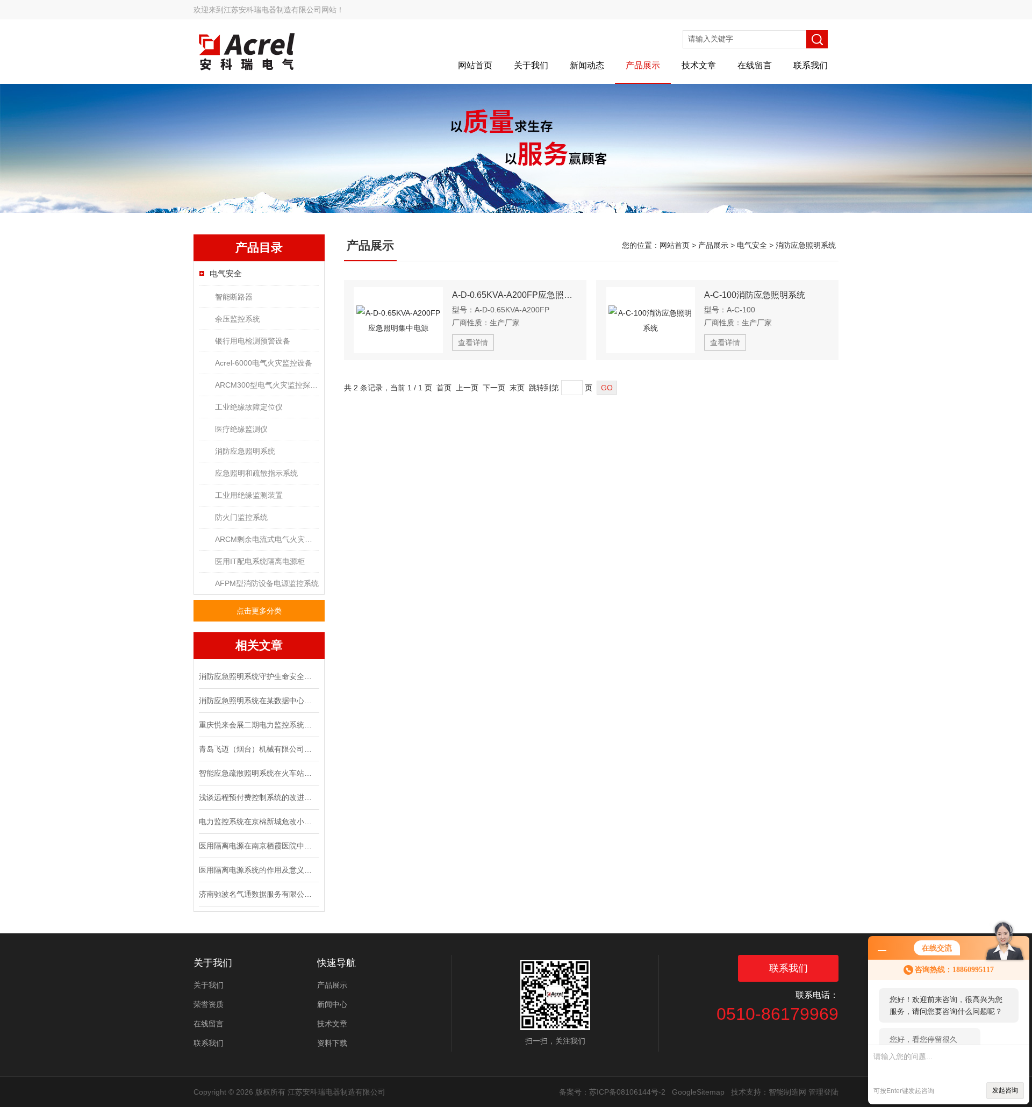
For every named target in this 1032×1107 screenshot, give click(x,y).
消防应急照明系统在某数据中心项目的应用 (258, 700)
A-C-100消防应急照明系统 (754, 294)
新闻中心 (332, 1004)
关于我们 (531, 65)
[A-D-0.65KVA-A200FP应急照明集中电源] (398, 320)
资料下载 (332, 1043)
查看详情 (473, 342)
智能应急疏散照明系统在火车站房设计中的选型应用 (258, 773)
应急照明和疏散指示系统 (256, 473)
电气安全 (226, 273)
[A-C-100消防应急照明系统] (651, 320)
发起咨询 (1005, 1090)
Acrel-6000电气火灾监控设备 (263, 363)
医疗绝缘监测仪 (241, 429)
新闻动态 (587, 65)
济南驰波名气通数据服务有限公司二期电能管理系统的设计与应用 (258, 894)
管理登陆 (823, 1092)
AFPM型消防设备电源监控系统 (267, 583)
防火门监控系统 (241, 517)
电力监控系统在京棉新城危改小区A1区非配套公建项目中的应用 (258, 821)
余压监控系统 (237, 319)
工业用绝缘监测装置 (249, 495)
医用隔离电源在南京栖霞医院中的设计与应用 (258, 845)
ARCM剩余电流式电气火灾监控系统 (267, 539)
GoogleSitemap (698, 1092)
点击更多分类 (259, 610)
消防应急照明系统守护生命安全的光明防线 (258, 676)
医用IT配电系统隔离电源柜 (260, 561)
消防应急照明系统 (245, 451)
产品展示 (643, 65)
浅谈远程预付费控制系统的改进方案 (258, 797)
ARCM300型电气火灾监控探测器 (267, 385)
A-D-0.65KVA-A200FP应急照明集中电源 (514, 294)
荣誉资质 (209, 1004)
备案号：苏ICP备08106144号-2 (612, 1092)
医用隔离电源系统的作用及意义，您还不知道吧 (258, 870)
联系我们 (810, 65)
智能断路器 (234, 296)
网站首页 (475, 65)
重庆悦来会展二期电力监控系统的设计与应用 (258, 724)
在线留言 (754, 65)
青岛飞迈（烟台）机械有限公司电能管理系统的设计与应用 (258, 749)
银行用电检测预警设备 (252, 341)
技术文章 (699, 65)
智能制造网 (787, 1092)
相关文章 (259, 645)
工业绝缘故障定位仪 (249, 407)
